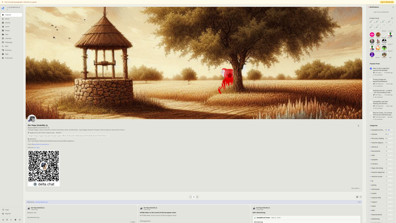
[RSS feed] (358, 125)
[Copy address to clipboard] (49, 128)
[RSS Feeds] (11, 219)
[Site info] (20, 219)
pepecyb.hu (32, 139)
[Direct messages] (357, 196)
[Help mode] (15, 219)
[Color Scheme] (7, 219)
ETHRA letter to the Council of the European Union (159, 215)
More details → (355, 188)
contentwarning (33, 217)
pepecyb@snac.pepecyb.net (41, 144)
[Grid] (194, 197)
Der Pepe (36, 147)
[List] (197, 197)
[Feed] (190, 197)
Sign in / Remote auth (387, 2)
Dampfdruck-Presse (263, 218)
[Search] (360, 196)
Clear (359, 202)
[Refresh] (393, 7)
